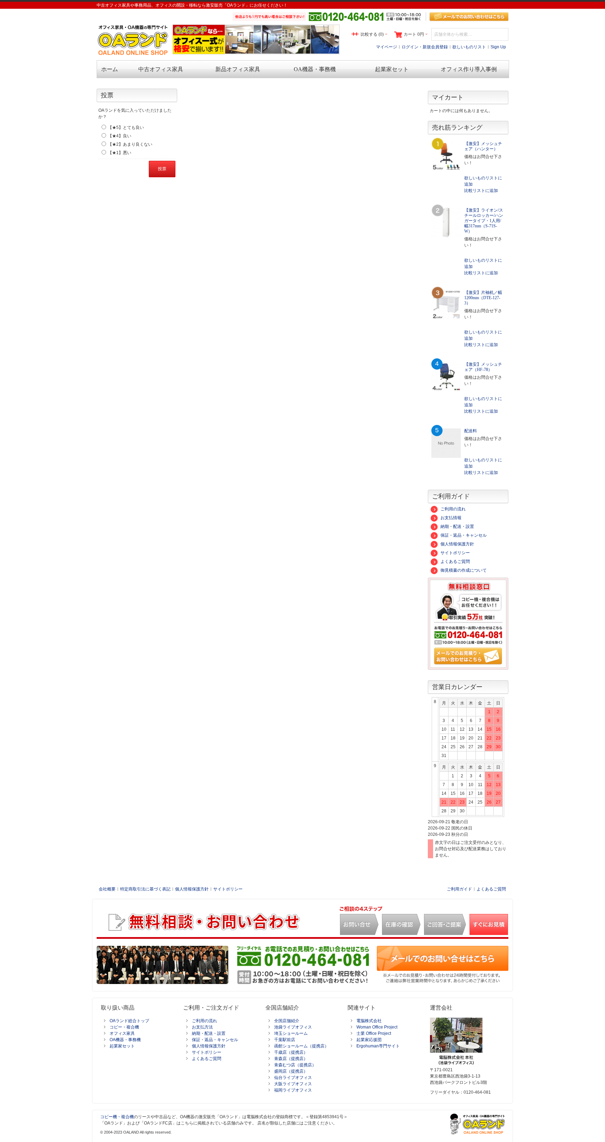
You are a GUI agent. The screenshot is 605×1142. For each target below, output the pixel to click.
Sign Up (498, 46)
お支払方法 (202, 1027)
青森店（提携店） (291, 1058)
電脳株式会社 (369, 1020)
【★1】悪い (119, 152)
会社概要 (107, 889)
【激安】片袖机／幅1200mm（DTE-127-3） (483, 297)
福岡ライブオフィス (293, 1090)
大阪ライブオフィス (293, 1083)
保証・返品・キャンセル (463, 535)
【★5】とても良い (126, 127)
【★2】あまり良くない (130, 144)
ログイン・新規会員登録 (425, 46)
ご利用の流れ (453, 509)
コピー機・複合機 (117, 1116)
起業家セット (122, 1046)
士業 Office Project (373, 1033)
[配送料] (446, 443)
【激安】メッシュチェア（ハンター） (483, 146)
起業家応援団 (369, 1039)
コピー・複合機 (124, 1027)
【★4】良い (119, 135)
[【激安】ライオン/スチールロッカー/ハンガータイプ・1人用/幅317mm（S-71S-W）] (446, 222)
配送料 (470, 430)
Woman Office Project (376, 1027)
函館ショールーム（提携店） (301, 1046)
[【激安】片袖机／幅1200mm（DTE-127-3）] (446, 304)
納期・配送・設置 (457, 526)
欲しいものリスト (469, 46)
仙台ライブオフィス (293, 1077)
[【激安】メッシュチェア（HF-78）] (446, 376)
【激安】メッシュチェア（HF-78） (483, 367)
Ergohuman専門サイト (378, 1046)
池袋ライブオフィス (293, 1027)
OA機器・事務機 (125, 1039)
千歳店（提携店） (291, 1052)
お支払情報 (450, 517)
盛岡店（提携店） (291, 1071)
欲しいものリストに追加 (483, 181)
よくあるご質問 (455, 561)
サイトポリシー (455, 552)
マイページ (386, 46)
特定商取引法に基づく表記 (145, 889)
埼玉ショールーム (291, 1033)
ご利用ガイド (459, 889)
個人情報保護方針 (457, 544)
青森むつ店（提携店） (295, 1064)
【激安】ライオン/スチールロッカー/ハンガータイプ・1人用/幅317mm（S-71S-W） (483, 221)
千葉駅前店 (284, 1039)
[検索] (502, 34)
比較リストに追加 (481, 190)
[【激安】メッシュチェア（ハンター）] (446, 156)
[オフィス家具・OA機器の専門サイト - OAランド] (133, 40)
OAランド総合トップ (129, 1020)
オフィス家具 (122, 1033)
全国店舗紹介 (286, 1020)
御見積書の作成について (463, 570)
